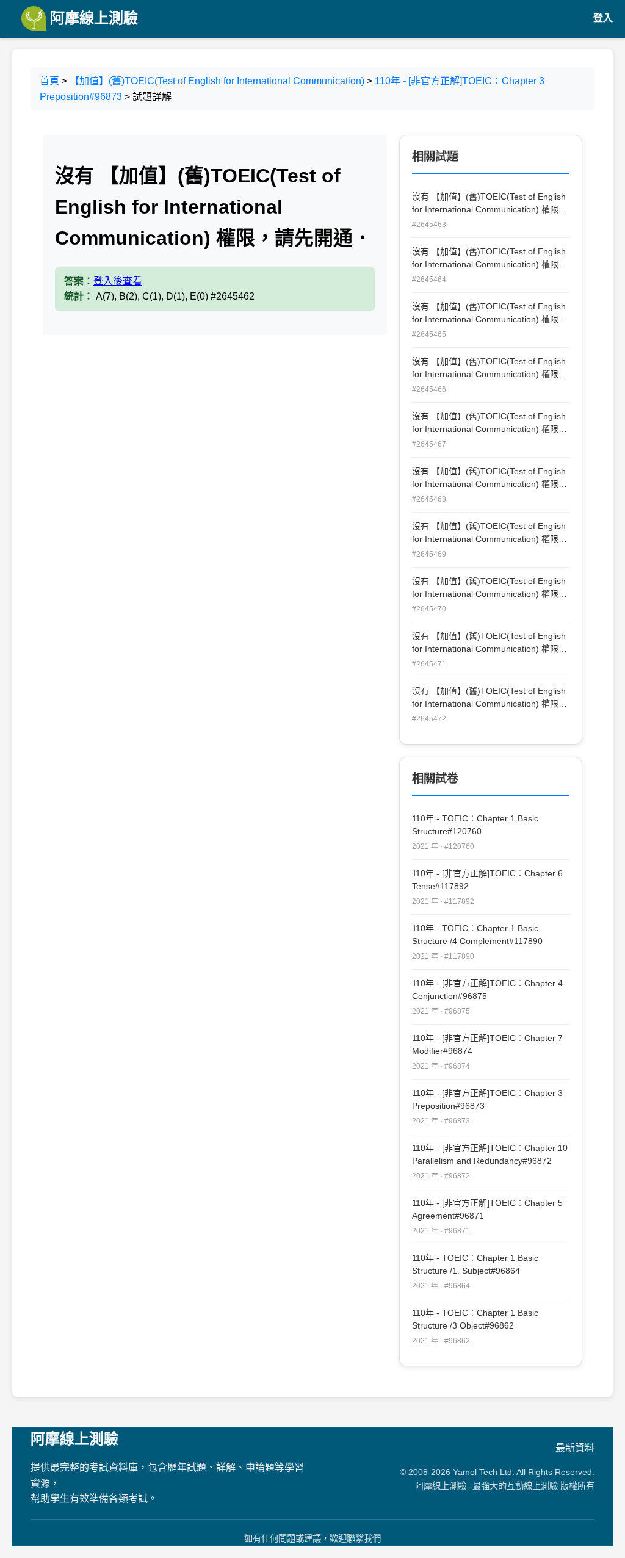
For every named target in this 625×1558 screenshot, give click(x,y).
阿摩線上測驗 (92, 18)
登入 (603, 18)
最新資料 (574, 1448)
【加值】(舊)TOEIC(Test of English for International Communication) (217, 81)
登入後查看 (117, 281)
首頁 (49, 81)
